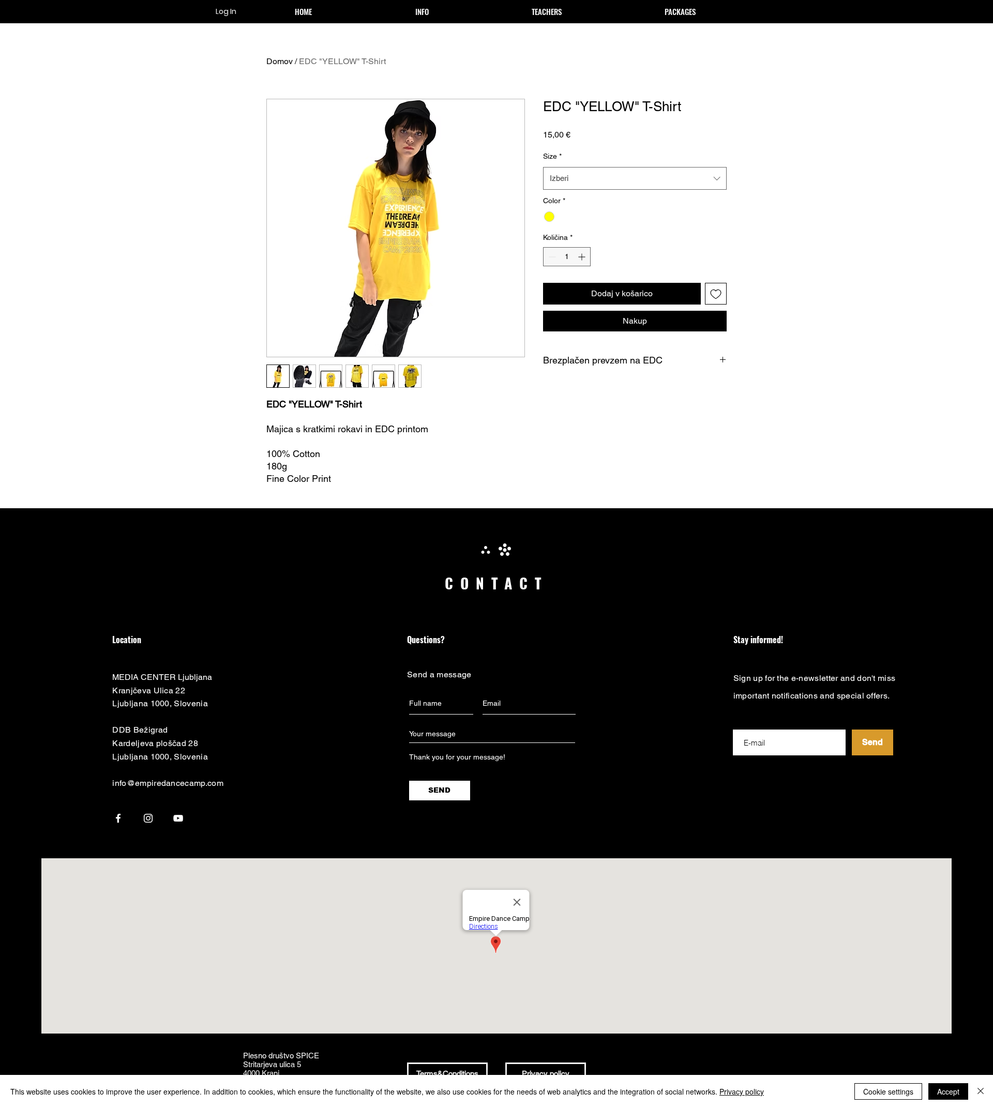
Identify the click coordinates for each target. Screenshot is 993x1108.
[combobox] (635, 178)
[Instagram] (148, 818)
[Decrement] (551, 257)
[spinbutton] (567, 257)
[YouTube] (178, 818)
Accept (948, 1091)
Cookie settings (888, 1091)
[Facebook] (118, 818)
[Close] (980, 1091)
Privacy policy (741, 1091)
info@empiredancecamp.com (167, 783)
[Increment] (582, 257)
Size (552, 156)
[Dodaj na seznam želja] (716, 294)
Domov (279, 61)
